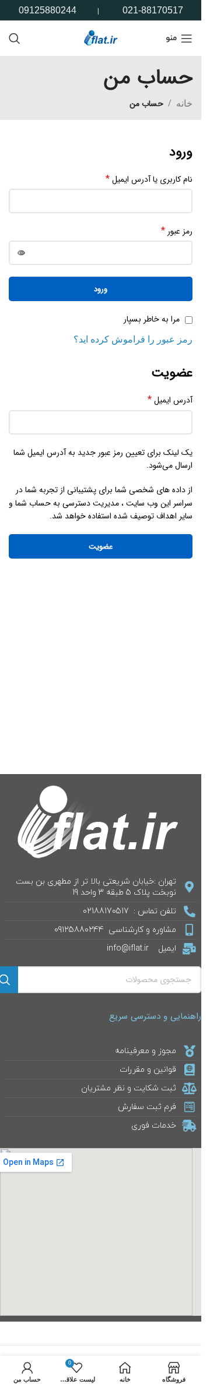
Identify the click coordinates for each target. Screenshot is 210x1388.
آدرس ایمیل (170, 400)
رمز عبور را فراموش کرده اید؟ (133, 339)
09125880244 (47, 10)
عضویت (101, 547)
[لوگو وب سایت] (101, 38)
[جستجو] (14, 38)
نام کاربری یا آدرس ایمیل (149, 179)
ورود (100, 289)
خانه (184, 103)
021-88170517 (153, 10)
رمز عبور (176, 231)
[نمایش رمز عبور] (21, 253)
